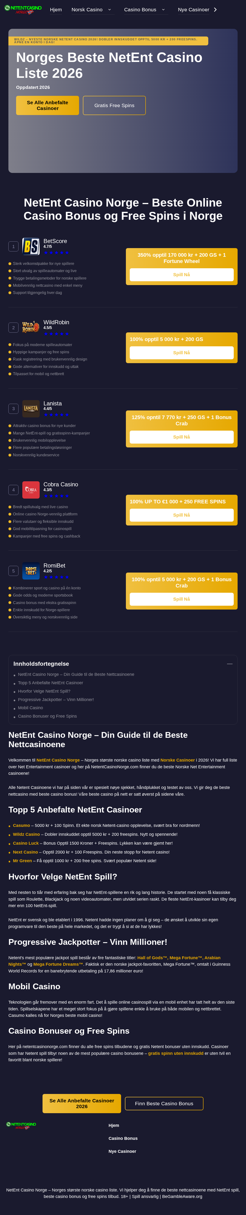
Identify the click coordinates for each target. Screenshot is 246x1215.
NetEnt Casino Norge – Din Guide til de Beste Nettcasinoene (76, 674)
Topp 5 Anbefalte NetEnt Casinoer (50, 682)
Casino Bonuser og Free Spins (47, 716)
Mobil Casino (30, 707)
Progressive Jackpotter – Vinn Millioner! (56, 699)
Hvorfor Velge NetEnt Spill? (44, 691)
